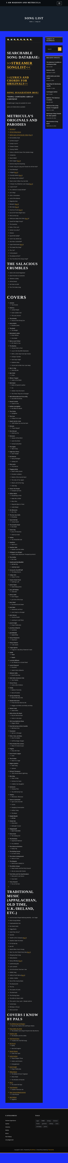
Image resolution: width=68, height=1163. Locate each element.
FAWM (43, 1120)
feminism (55, 1120)
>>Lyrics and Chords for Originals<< (18, 80)
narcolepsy (38, 1126)
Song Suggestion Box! (23, 92)
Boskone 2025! (50, 70)
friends (38, 1123)
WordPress (32, 1149)
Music (7, 1133)
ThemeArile (51, 1149)
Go (59, 49)
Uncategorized (9, 1140)
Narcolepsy (8, 1136)
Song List (37, 21)
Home (31, 21)
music (57, 1123)
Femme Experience (10, 1120)
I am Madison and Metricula (23, 3)
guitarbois (44, 1123)
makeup (51, 1123)
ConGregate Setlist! (51, 92)
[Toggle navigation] (59, 3)
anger (37, 1120)
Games (7, 1123)
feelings (49, 1120)
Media (7, 1130)
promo (45, 1126)
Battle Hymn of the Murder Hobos (19, 135)
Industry (7, 1127)
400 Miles (12, 129)
